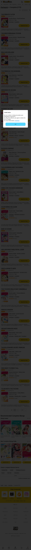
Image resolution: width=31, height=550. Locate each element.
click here (17, 120)
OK (15, 124)
